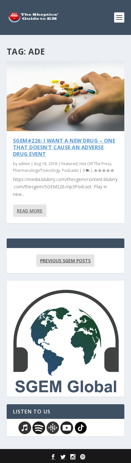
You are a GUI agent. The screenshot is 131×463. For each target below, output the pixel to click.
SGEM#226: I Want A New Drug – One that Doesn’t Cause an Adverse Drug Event (64, 147)
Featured (69, 163)
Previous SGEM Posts (65, 261)
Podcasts (70, 170)
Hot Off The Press (95, 163)
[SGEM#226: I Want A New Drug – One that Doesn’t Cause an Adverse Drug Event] (66, 96)
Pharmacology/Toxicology (36, 170)
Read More (30, 211)
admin (24, 163)
